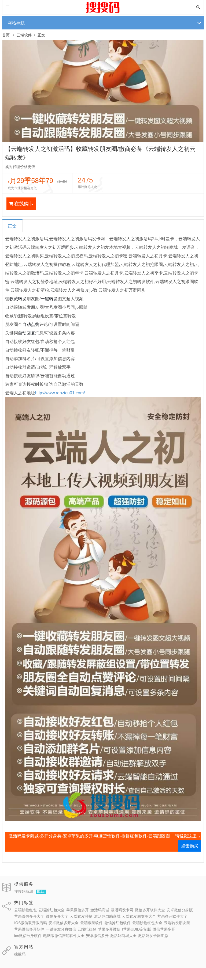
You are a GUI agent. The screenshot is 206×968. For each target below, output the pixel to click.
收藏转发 (18, 298)
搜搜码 (19, 954)
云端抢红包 (87, 929)
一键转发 (49, 298)
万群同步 (65, 247)
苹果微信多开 (77, 910)
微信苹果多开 (164, 929)
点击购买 (189, 846)
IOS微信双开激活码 (30, 923)
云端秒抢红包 (25, 910)
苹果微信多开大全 (29, 916)
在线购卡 (24, 203)
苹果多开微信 (109, 929)
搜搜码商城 (23, 891)
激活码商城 (99, 910)
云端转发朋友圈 (177, 923)
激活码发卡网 (122, 910)
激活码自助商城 (107, 916)
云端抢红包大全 (51, 910)
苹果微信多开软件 (29, 929)
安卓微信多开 (97, 935)
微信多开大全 (57, 916)
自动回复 (26, 333)
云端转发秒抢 (81, 916)
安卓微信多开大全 (64, 923)
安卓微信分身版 (180, 910)
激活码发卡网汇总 (153, 935)
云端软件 (24, 35)
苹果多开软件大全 (172, 916)
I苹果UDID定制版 (136, 929)
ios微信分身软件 (28, 935)
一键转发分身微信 (61, 929)
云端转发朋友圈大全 (139, 916)
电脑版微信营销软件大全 (63, 935)
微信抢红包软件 (117, 923)
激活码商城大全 (123, 935)
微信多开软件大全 (150, 910)
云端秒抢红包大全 (147, 923)
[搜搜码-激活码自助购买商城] (103, 12)
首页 (6, 35)
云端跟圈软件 (91, 923)
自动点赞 (30, 324)
